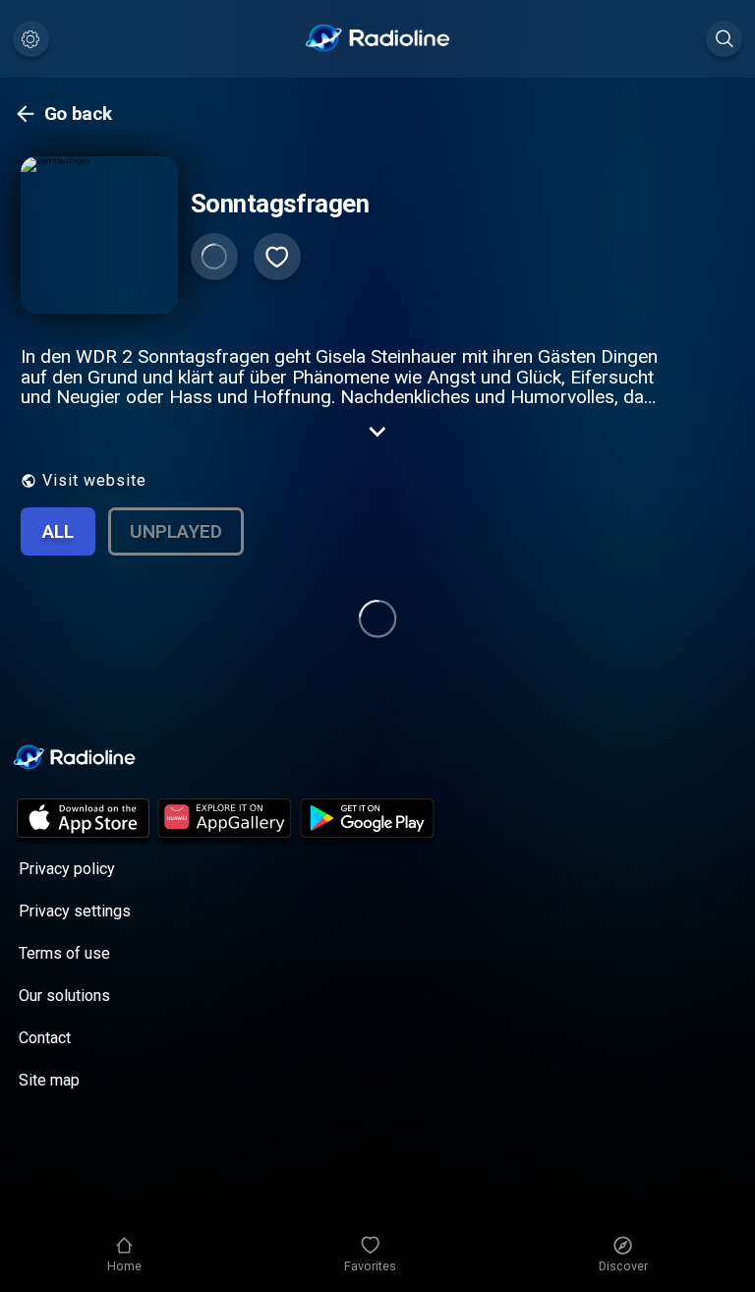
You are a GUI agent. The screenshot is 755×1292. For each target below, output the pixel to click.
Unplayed (176, 531)
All (58, 531)
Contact (45, 1037)
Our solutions (64, 995)
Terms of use (64, 953)
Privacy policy (67, 868)
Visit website (94, 480)
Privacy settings (75, 911)
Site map (49, 1080)
